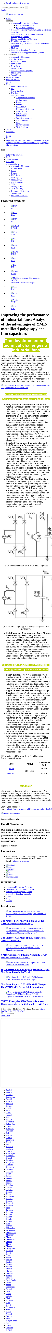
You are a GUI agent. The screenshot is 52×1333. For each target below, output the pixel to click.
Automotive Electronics (20, 57)
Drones (19, 104)
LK (12, 267)
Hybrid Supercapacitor (20, 41)
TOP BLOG (6, 1011)
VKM (13, 274)
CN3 (13, 289)
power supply (21, 113)
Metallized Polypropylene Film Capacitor (27, 52)
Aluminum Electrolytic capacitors (24, 23)
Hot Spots (15, 93)
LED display (21, 107)
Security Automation (24, 118)
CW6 (13, 234)
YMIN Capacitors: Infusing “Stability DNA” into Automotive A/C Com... (24, 956)
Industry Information (19, 86)
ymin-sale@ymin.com (20, 861)
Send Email (5, 1016)
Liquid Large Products (25, 25)
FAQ (13, 89)
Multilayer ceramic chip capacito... (24, 282)
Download (10, 132)
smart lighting (21, 111)
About (8, 82)
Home (8, 18)
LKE (13, 215)
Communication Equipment (22, 70)
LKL (13, 241)
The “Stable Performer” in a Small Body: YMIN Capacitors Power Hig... (22, 922)
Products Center (12, 77)
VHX (13, 302)
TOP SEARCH (19, 1011)
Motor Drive (16, 73)
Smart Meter (16, 75)
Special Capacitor (13, 80)
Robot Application (18, 61)
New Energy (16, 66)
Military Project (17, 68)
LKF (13, 261)
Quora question (17, 91)
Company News (17, 95)
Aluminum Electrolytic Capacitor (19, 887)
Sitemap (43, 1009)
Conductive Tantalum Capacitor (23, 50)
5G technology (22, 127)
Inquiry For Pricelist (9, 846)
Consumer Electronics (25, 109)
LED (13, 208)
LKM (13, 254)
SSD (18, 122)
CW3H (14, 228)
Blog (8, 84)
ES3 (13, 295)
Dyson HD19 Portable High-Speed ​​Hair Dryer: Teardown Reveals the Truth (25, 971)
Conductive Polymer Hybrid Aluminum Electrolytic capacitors (27, 35)
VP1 (13, 309)
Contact (9, 129)
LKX (13, 247)
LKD (13, 221)
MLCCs (14, 48)
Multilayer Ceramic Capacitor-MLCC (21, 889)
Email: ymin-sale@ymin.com (17, 3)
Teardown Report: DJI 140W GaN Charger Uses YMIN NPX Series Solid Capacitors (23, 985)
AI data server (21, 100)
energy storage (22, 120)
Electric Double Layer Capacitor (24, 39)
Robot (18, 102)
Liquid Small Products (25, 28)
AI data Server (17, 59)
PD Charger (16, 64)
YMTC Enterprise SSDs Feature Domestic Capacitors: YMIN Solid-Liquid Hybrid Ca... (24, 1002)
